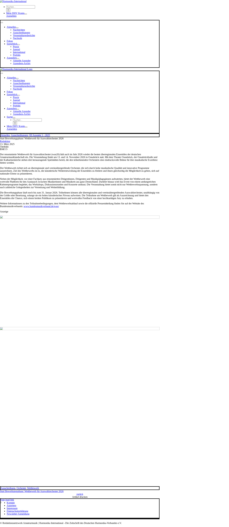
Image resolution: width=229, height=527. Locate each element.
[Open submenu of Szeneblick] (18, 44)
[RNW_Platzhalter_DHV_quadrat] (80, 329)
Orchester (21, 488)
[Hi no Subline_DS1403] (13, 1)
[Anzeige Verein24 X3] (80, 217)
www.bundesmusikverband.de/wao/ (41, 206)
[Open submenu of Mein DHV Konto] (26, 127)
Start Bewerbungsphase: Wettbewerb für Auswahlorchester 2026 (32, 491)
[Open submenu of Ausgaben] (18, 58)
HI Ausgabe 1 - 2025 (39, 135)
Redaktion (5, 141)
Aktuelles (5, 135)
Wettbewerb (33, 488)
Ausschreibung (7, 488)
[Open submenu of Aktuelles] (17, 27)
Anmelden (11, 16)
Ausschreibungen (19, 135)
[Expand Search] (14, 117)
